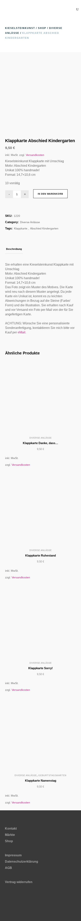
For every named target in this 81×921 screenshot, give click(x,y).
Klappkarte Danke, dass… (40, 443)
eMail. (22, 332)
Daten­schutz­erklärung (21, 861)
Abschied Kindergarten (44, 228)
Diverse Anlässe (30, 222)
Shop (42, 28)
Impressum (13, 855)
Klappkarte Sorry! (40, 668)
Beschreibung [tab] (14, 249)
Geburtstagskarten (52, 775)
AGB (8, 867)
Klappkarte (20, 228)
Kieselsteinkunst (20, 28)
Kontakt (11, 828)
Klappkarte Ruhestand (40, 555)
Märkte (10, 834)
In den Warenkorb (50, 194)
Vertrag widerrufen (18, 882)
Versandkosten (35, 154)
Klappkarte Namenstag (40, 780)
